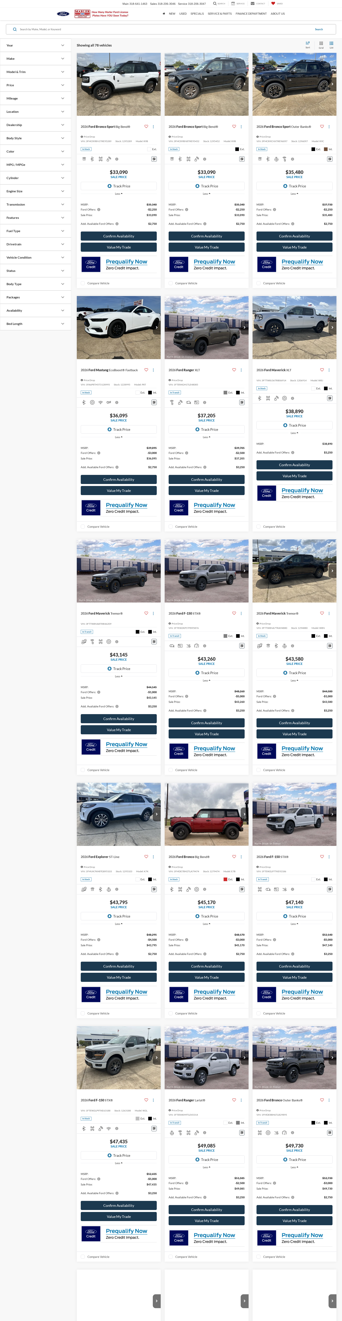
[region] (119, 214)
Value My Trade (119, 247)
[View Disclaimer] (117, 159)
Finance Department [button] (251, 13)
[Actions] (153, 126)
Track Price (121, 186)
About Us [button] (278, 13)
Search (319, 29)
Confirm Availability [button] (118, 236)
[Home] (164, 14)
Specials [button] (197, 13)
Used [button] (183, 13)
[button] (157, 84)
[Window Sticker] (154, 159)
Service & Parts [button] (220, 13)
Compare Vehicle (98, 283)
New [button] (172, 13)
